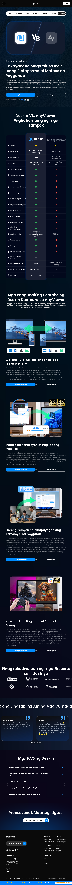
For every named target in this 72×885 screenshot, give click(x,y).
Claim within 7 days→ (63, 883)
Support (58, 851)
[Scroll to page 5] (37, 742)
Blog (45, 858)
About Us (58, 848)
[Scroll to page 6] (39, 742)
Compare (46, 863)
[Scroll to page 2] (33, 742)
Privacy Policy (62, 878)
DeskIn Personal (48, 839)
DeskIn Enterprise (49, 842)
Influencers (47, 861)
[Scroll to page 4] (36, 742)
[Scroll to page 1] (31, 742)
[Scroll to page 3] (34, 742)
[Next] (68, 728)
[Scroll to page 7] (41, 742)
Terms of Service (52, 878)
